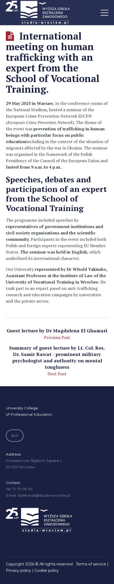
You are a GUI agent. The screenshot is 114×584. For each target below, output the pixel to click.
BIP (14, 435)
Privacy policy (18, 570)
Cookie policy (46, 570)
